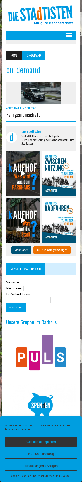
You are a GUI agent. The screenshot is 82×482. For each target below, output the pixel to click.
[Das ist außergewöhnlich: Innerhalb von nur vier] (23, 220)
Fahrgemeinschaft (23, 114)
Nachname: (14, 288)
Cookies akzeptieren (41, 442)
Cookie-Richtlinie (21, 475)
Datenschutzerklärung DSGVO (51, 475)
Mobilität (29, 108)
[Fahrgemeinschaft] (41, 100)
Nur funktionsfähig (41, 454)
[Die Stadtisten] (41, 15)
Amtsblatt (13, 108)
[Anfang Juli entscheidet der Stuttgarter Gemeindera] (23, 173)
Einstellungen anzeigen (41, 466)
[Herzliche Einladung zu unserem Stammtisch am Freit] (59, 220)
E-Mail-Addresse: (18, 294)
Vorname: (13, 282)
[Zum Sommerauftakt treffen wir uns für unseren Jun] (59, 173)
